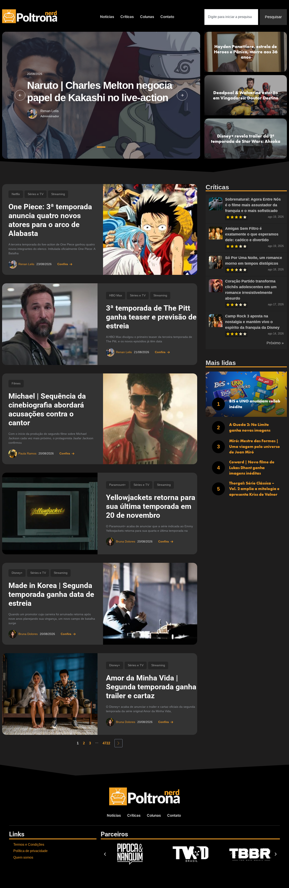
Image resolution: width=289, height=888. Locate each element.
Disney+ (17, 572)
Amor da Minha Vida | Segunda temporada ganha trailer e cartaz (151, 687)
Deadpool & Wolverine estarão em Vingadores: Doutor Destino (245, 95)
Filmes (16, 383)
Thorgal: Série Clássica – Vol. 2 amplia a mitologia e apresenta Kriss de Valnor (254, 488)
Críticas (127, 17)
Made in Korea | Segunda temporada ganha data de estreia (51, 594)
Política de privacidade (30, 851)
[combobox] (231, 17)
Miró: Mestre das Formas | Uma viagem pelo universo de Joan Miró (254, 446)
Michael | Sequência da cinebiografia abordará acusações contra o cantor (47, 409)
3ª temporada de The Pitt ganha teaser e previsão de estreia (151, 317)
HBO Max (115, 295)
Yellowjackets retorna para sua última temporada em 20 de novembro (150, 506)
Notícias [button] (107, 17)
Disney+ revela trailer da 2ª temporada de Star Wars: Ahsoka (245, 138)
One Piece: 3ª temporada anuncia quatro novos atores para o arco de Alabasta (50, 220)
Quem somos (23, 857)
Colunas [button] (147, 17)
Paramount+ (117, 484)
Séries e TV (35, 194)
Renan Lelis (49, 111)
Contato (167, 17)
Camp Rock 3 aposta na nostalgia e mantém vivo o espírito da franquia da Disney (252, 322)
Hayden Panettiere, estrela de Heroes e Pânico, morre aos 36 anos (246, 52)
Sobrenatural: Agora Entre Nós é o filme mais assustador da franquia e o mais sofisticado (253, 205)
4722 (106, 743)
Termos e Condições (28, 844)
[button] (20, 95)
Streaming (58, 194)
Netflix (16, 194)
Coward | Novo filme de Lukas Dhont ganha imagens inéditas (251, 467)
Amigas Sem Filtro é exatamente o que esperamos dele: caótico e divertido (251, 234)
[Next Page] (118, 743)
